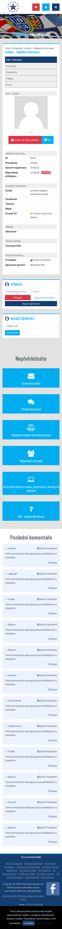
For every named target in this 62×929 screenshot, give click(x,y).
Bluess (12, 624)
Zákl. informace (14, 59)
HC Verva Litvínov (45, 873)
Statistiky (11, 66)
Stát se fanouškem (27, 140)
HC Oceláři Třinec (27, 870)
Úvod (7, 48)
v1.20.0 (28, 904)
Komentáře (11, 72)
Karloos (12, 675)
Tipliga (9, 78)
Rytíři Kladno (47, 877)
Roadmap (38, 904)
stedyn (28, 48)
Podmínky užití (10, 895)
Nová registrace (31, 303)
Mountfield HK (32, 877)
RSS (23, 899)
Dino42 (12, 802)
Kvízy (9, 84)
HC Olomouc (44, 870)
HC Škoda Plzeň (27, 873)
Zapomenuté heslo (44, 297)
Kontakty (39, 895)
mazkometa (14, 725)
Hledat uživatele (22, 318)
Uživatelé (17, 48)
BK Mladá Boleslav (33, 863)
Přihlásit (17, 297)
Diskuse (52, 562)
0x (49, 140)
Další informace (44, 923)
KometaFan (14, 700)
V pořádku (28, 923)
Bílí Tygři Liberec (14, 863)
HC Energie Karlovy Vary (28, 866)
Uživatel (17, 284)
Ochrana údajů (26, 895)
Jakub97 (12, 573)
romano (12, 548)
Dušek (11, 599)
